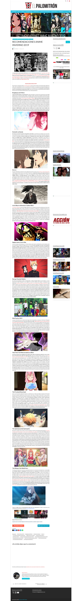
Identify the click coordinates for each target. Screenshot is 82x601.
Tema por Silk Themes (23, 599)
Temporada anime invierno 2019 (18, 538)
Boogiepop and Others (28, 534)
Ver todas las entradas (25, 578)
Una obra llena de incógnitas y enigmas (28, 98)
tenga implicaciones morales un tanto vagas (26, 476)
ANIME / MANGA (54, 11)
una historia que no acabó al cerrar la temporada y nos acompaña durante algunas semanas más (31, 283)
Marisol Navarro (16, 48)
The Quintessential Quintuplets (17, 539)
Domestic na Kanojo (37, 534)
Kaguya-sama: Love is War (30, 535)
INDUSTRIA (14, 11)
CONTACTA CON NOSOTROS (45, 11)
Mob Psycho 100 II (16, 536)
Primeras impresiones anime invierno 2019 (27, 536)
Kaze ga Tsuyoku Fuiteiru (30, 74)
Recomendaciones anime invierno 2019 (41, 536)
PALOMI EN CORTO (29, 11)
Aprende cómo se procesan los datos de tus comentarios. (35, 566)
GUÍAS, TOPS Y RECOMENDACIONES (23, 39)
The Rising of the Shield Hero (28, 539)
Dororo (43, 534)
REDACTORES (31, 39)
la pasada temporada (27, 85)
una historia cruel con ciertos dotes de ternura (21, 479)
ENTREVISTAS (36, 11)
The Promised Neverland (42, 538)
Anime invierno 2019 (20, 534)
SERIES (23, 11)
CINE (19, 11)
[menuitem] (14, 11)
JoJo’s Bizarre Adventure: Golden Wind (20, 74)
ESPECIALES (61, 11)
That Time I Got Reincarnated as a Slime (31, 538)
